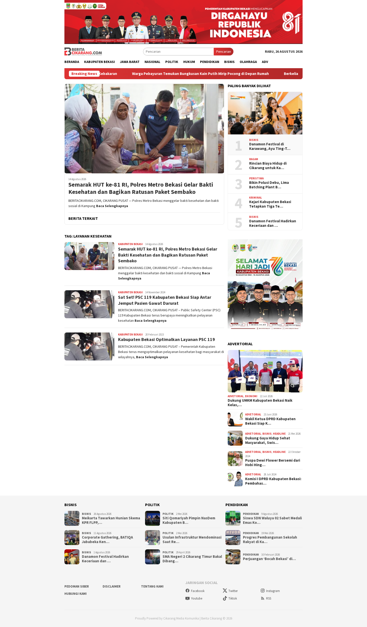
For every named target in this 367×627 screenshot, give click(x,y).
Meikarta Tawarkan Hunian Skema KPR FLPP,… (111, 520)
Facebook (197, 591)
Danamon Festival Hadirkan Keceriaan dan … (272, 223)
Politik (168, 514)
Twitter (233, 591)
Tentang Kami (152, 586)
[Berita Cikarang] (83, 51)
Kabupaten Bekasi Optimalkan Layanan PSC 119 (166, 339)
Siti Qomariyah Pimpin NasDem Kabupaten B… (189, 520)
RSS (268, 598)
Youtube (196, 598)
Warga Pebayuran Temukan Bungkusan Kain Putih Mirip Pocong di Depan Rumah (183, 73)
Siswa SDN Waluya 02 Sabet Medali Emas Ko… (272, 520)
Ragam (253, 159)
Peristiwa (256, 178)
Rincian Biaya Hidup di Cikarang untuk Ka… (268, 165)
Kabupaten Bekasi (130, 244)
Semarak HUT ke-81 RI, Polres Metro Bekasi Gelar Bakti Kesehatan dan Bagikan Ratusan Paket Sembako (140, 188)
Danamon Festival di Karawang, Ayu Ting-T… (269, 146)
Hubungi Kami (75, 594)
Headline (279, 433)
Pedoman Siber (76, 586)
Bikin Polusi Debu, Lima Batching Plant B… (269, 184)
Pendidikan (251, 514)
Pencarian (223, 51)
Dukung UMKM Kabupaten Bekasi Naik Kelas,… (260, 402)
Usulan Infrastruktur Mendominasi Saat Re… (192, 539)
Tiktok (232, 598)
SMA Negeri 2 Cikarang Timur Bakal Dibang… (192, 558)
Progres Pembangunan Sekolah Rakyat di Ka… (270, 539)
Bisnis (253, 140)
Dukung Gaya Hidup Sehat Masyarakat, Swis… (267, 440)
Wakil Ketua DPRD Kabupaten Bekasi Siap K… (270, 421)
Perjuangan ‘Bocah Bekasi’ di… (269, 559)
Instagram (273, 591)
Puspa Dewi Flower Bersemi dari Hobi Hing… (272, 462)
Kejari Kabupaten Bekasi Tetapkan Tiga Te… (270, 204)
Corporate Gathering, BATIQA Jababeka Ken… (107, 539)
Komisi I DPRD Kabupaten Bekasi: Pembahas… (273, 481)
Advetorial (236, 396)
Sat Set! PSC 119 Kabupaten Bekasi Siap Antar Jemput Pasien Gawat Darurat (164, 300)
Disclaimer (112, 586)
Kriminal (255, 197)
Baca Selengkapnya (112, 206)
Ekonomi (251, 396)
